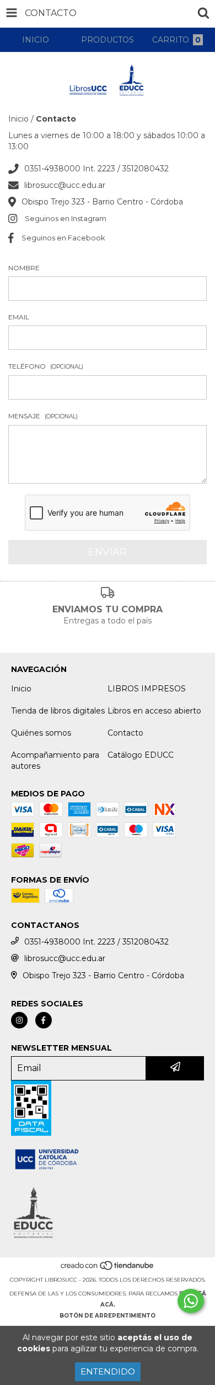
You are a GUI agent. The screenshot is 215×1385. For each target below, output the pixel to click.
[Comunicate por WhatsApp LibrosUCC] (191, 1301)
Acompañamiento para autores (55, 760)
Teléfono (45, 366)
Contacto (125, 733)
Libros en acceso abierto (154, 711)
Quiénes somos (41, 733)
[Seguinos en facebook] (43, 1020)
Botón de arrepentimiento (107, 1315)
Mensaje (43, 416)
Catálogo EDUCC (141, 755)
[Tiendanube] (108, 1268)
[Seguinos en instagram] (19, 1020)
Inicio (18, 119)
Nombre (24, 268)
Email (18, 317)
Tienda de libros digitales (58, 711)
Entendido (107, 1371)
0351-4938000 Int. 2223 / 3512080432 (96, 169)
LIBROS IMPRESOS (147, 689)
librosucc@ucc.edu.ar (64, 185)
